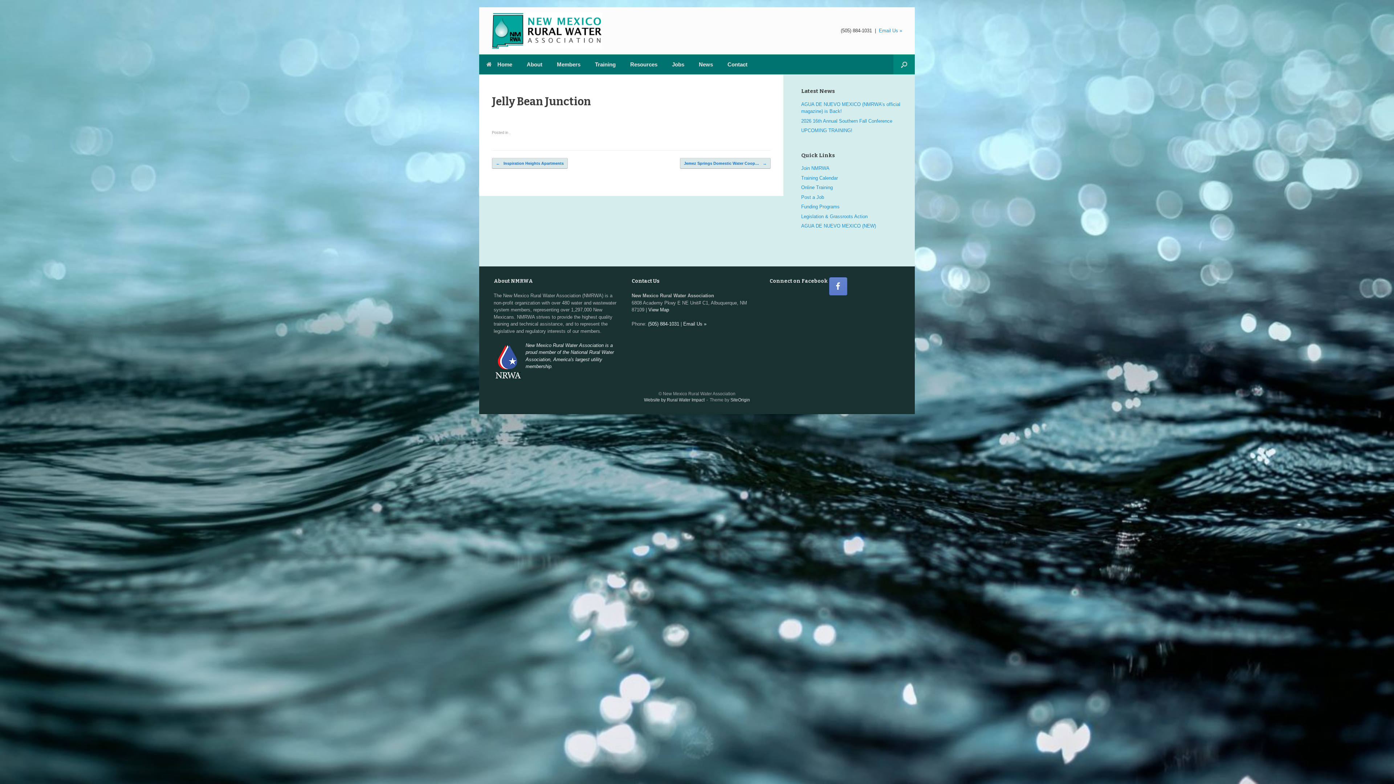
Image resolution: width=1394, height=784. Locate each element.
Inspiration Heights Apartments (530, 163)
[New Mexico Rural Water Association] (547, 31)
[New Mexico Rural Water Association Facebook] (838, 286)
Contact (737, 64)
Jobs (678, 64)
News (706, 64)
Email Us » (890, 30)
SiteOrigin (740, 400)
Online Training (817, 187)
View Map (658, 310)
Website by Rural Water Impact (674, 400)
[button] (904, 64)
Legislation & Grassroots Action (834, 216)
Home (504, 64)
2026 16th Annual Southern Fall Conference (846, 121)
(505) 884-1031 (856, 30)
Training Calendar (819, 178)
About (534, 64)
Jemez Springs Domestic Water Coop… (725, 163)
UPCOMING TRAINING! (826, 130)
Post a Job (812, 197)
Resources (643, 64)
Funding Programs (820, 206)
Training (605, 64)
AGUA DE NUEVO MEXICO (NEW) (838, 226)
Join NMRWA (815, 168)
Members (568, 64)
